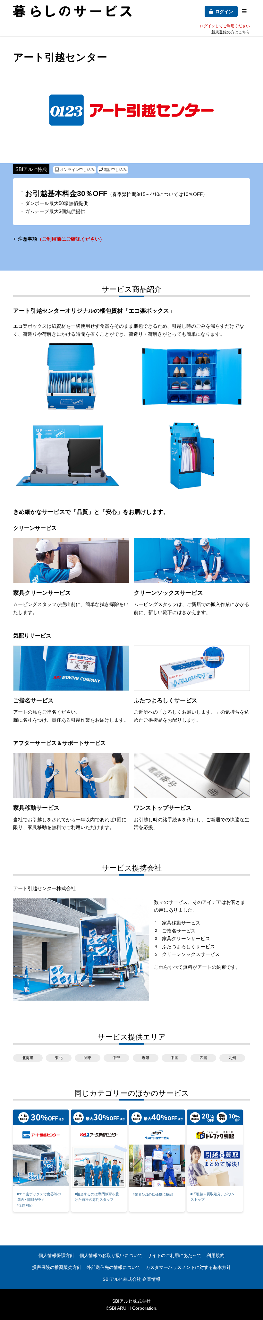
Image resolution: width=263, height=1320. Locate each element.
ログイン (224, 11)
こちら (244, 32)
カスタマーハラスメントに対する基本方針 (188, 1267)
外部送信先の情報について (113, 1267)
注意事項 (61, 239)
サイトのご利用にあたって (174, 1255)
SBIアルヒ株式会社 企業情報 (131, 1279)
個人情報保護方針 (56, 1255)
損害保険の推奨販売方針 (56, 1267)
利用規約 (216, 1255)
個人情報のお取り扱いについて (111, 1255)
